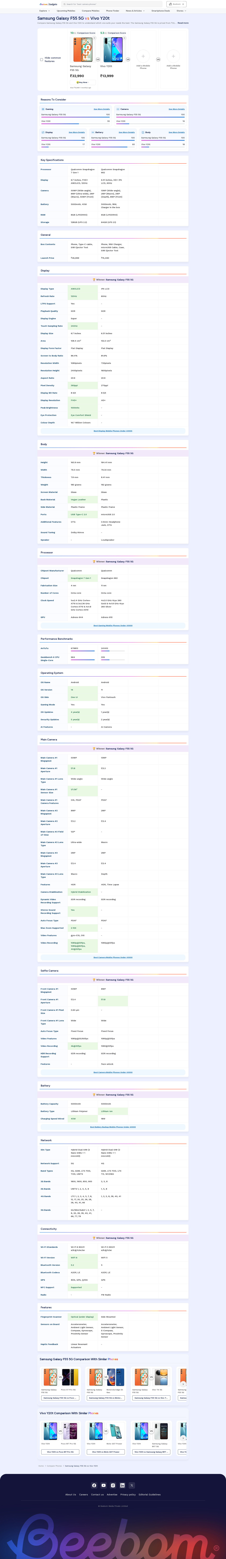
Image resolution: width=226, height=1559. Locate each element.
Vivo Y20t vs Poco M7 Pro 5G (60, 1452)
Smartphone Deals (161, 11)
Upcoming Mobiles (66, 11)
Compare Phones (54, 1466)
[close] (94, 38)
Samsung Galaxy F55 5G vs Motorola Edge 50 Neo (107, 1398)
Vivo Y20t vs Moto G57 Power (105, 1452)
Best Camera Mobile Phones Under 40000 (113, 957)
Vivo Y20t (106, 66)
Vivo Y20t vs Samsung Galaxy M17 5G (152, 1452)
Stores (180, 11)
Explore (43, 11)
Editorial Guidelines (150, 1494)
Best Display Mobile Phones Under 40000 (113, 431)
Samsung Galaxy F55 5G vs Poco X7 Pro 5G (61, 1398)
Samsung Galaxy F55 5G (80, 68)
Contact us (97, 1494)
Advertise (112, 1494)
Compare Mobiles (90, 11)
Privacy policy (128, 1494)
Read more (183, 23)
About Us (70, 1494)
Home (41, 1466)
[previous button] (43, 1384)
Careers (83, 1494)
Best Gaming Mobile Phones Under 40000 (113, 625)
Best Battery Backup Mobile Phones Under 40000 (113, 1127)
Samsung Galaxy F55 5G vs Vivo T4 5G (152, 1398)
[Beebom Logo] (48, 4)
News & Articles (134, 11)
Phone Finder (112, 11)
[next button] (183, 1384)
